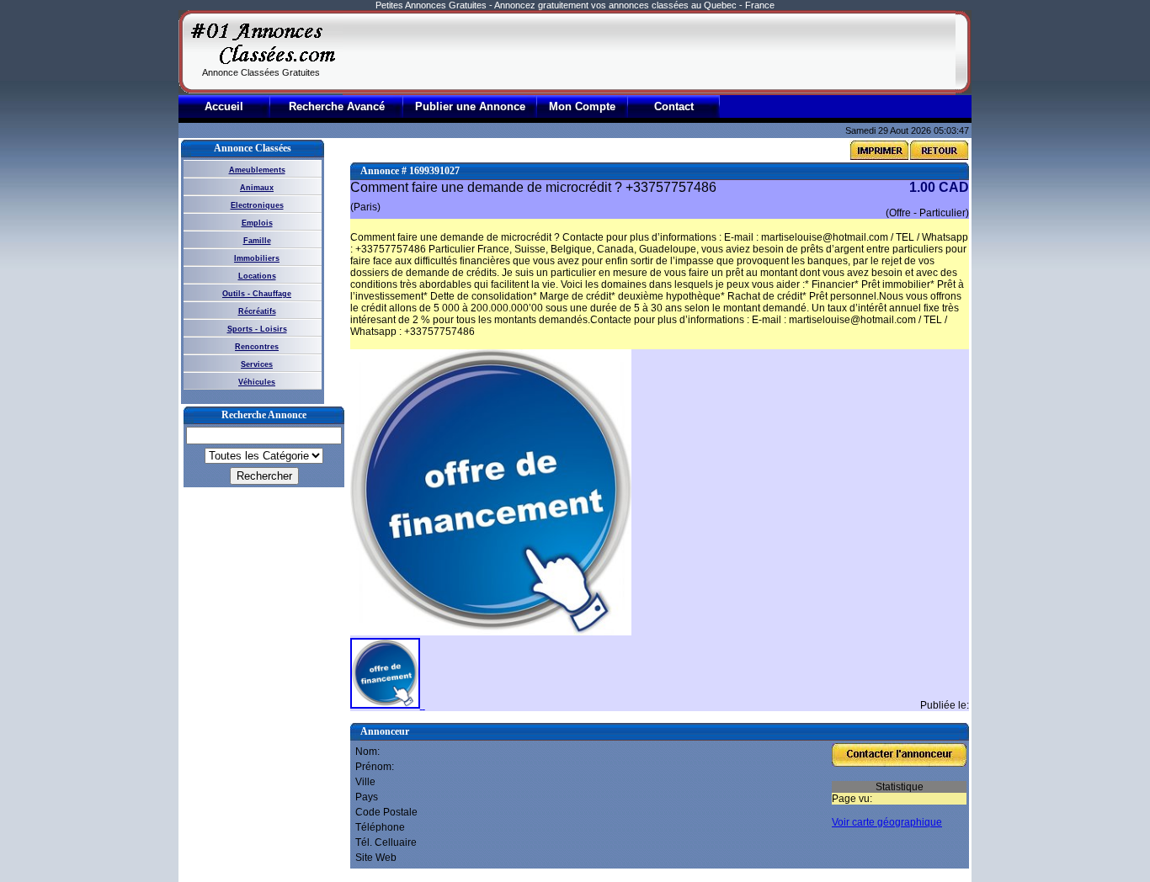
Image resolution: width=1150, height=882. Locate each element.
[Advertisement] (649, 52)
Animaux (257, 187)
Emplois (257, 223)
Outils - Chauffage (256, 294)
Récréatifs (257, 311)
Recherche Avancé (337, 106)
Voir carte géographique (887, 822)
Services (257, 364)
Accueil (224, 106)
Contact (674, 106)
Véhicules (256, 382)
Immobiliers (257, 258)
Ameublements (257, 170)
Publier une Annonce (470, 106)
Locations (257, 276)
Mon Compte (582, 106)
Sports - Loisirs (257, 329)
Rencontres (257, 347)
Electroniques (257, 205)
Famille (257, 240)
